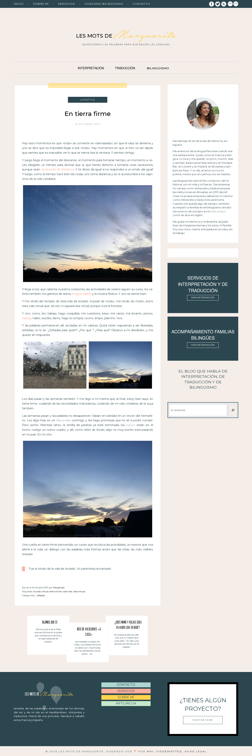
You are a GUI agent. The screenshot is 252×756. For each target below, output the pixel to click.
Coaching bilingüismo (103, 3)
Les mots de (126, 36)
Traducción (125, 68)
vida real (67, 591)
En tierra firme (88, 113)
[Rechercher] (233, 410)
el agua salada (81, 294)
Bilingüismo (158, 68)
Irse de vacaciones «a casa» (89, 632)
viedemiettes (169, 751)
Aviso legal (196, 751)
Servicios (66, 3)
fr (230, 3)
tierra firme (56, 591)
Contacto (141, 3)
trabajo (26, 318)
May (150, 751)
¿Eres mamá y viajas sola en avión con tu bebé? (128, 625)
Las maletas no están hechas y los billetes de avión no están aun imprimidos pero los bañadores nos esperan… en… (87, 647)
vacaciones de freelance (57, 169)
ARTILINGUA (126, 703)
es (235, 3)
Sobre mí (40, 3)
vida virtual (79, 591)
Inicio (19, 3)
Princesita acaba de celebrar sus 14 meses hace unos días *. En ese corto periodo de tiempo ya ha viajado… (126, 641)
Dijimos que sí (49, 623)
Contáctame (203, 720)
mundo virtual (41, 591)
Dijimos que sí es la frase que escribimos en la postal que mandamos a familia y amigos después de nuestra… (48, 635)
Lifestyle (40, 595)
